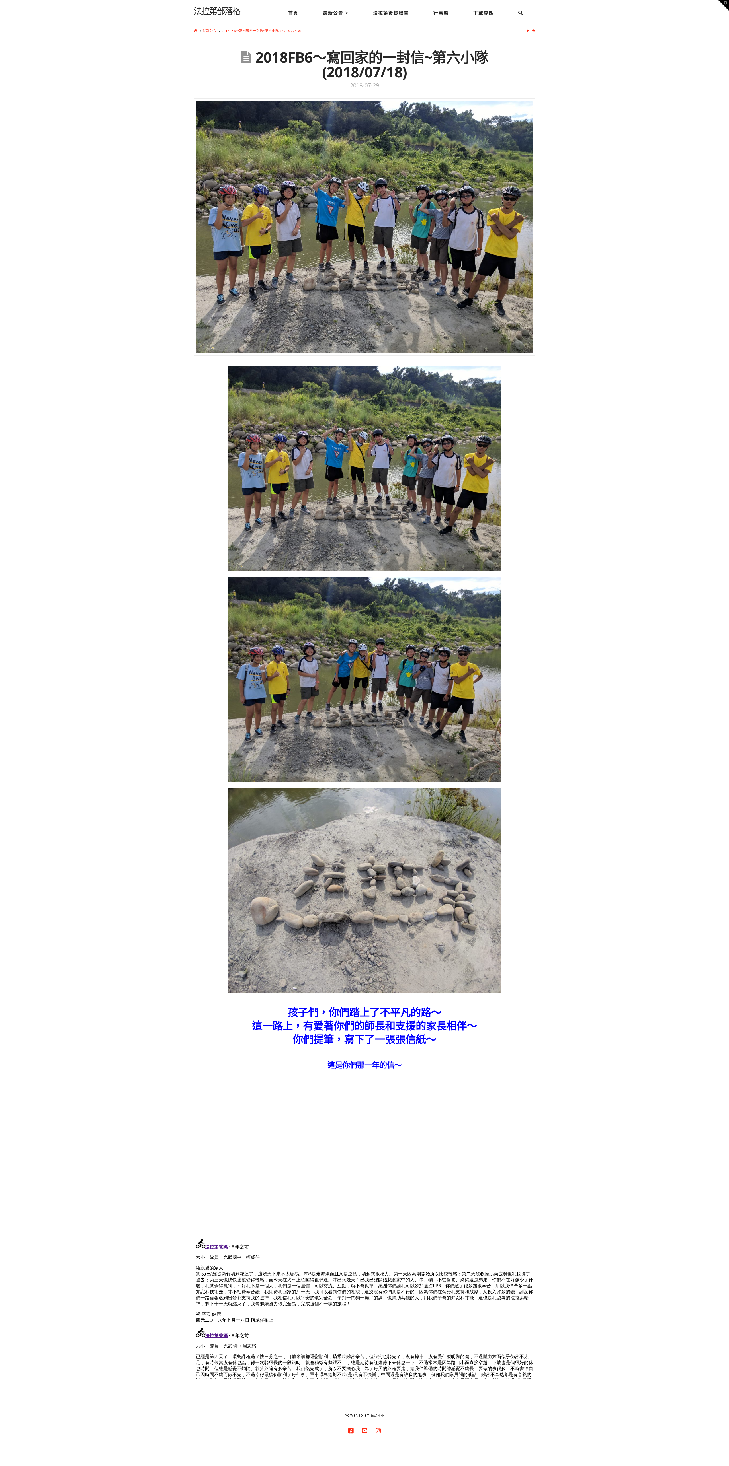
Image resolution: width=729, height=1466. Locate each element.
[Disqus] (364, 1160)
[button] (723, 5)
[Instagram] (378, 1431)
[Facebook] (350, 1431)
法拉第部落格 (217, 10)
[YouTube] (364, 1431)
